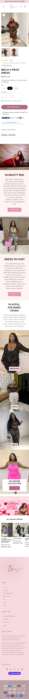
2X (10, 88)
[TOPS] (14, 410)
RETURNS (5, 619)
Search (5, 625)
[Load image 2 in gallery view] (14, 52)
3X (16, 88)
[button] (3, 6)
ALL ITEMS (6, 590)
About (4, 602)
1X (4, 88)
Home (4, 587)
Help (4, 605)
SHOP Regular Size (8, 593)
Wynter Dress (17, 538)
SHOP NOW (14, 209)
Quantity (4, 92)
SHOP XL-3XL (6, 596)
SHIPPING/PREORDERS (9, 616)
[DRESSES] (14, 372)
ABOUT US (14, 294)
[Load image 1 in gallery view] (6, 52)
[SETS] (14, 448)
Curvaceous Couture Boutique (20, 682)
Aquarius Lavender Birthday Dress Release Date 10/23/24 (7, 540)
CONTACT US (6, 622)
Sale (4, 599)
